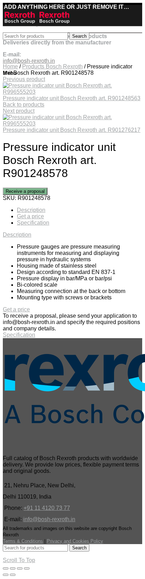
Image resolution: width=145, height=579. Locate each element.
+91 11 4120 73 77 (47, 508)
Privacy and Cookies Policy (75, 541)
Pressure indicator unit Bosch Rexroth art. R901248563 (71, 98)
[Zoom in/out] (27, 568)
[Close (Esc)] (5, 568)
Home (10, 66)
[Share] (12, 568)
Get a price (30, 216)
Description (31, 210)
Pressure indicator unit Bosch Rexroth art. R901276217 (71, 130)
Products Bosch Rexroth (52, 66)
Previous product (24, 79)
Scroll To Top (19, 560)
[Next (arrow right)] (12, 575)
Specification (33, 223)
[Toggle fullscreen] (20, 568)
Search (79, 36)
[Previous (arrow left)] (5, 575)
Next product (18, 111)
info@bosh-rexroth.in (49, 519)
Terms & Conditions (23, 541)
